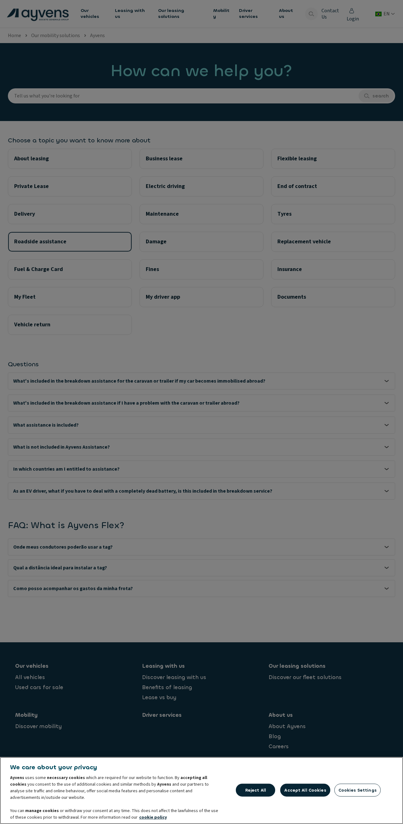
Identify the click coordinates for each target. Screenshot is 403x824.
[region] (201, 790)
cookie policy (153, 817)
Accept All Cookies (305, 790)
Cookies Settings (357, 790)
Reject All (255, 790)
